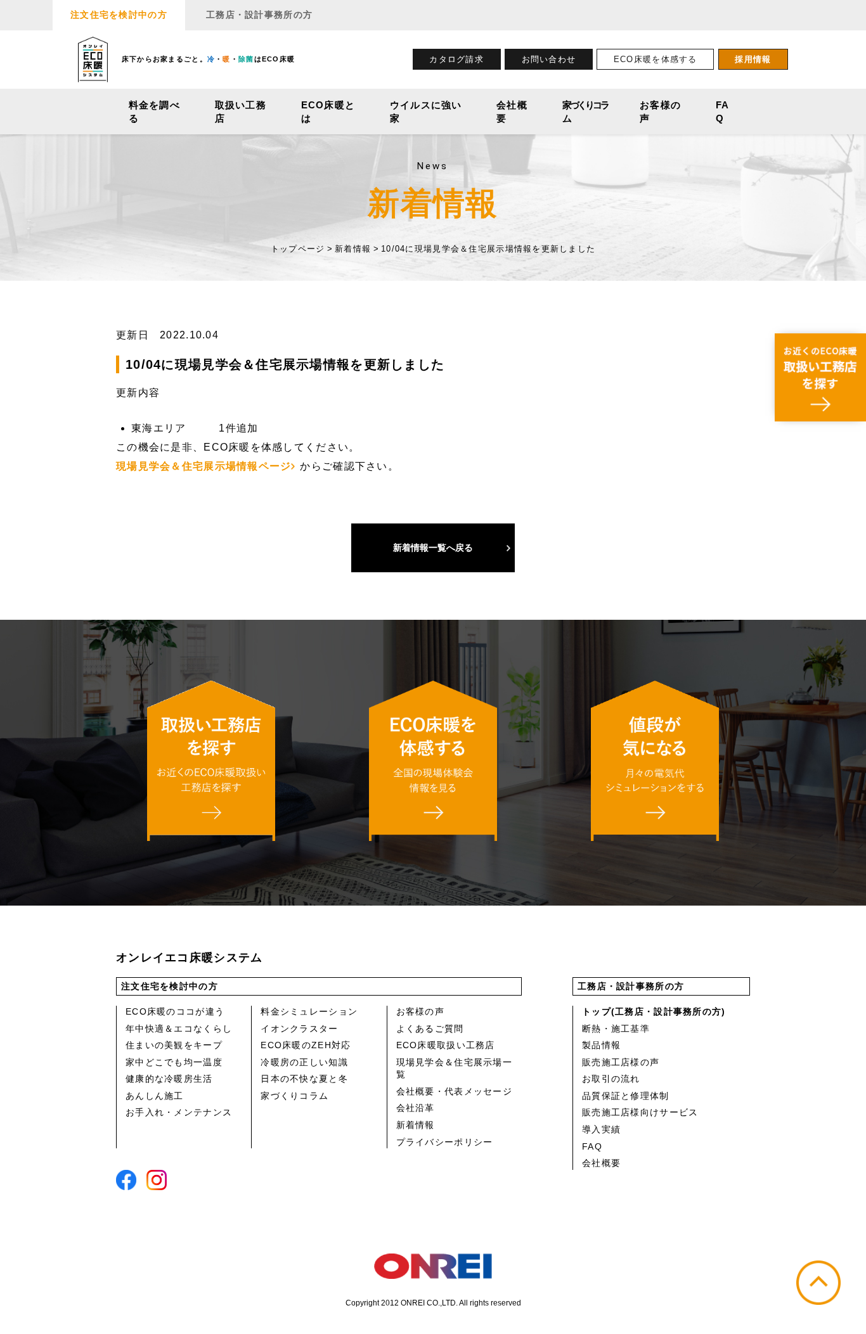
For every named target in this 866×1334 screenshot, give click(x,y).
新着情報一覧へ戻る (433, 547)
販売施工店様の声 (620, 1062)
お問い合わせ (549, 59)
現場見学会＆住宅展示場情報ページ (203, 466)
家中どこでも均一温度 (174, 1062)
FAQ (723, 111)
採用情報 (753, 59)
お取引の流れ (611, 1079)
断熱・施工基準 (616, 1028)
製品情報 (601, 1045)
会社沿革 (415, 1108)
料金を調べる (154, 111)
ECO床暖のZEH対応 (306, 1045)
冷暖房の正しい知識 (304, 1062)
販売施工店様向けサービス (640, 1112)
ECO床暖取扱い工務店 (445, 1045)
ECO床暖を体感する (655, 59)
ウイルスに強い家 (426, 111)
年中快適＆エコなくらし (179, 1028)
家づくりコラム (585, 111)
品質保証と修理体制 (625, 1096)
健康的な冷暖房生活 (169, 1079)
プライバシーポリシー (444, 1142)
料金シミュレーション (309, 1011)
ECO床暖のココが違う (175, 1011)
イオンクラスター (299, 1028)
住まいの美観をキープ (174, 1045)
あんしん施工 (155, 1096)
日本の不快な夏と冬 (304, 1079)
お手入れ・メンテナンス (179, 1112)
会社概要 (511, 111)
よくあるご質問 (430, 1028)
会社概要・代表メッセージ (454, 1091)
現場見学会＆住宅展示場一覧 (454, 1068)
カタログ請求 (456, 59)
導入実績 (601, 1129)
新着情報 (415, 1125)
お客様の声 (660, 111)
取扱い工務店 (240, 111)
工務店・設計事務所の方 (259, 15)
